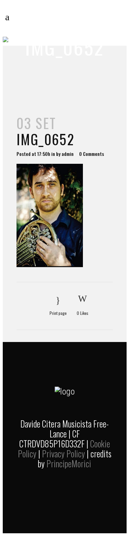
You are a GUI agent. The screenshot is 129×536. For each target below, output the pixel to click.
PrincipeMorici (68, 463)
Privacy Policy (63, 453)
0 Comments (91, 153)
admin (68, 153)
